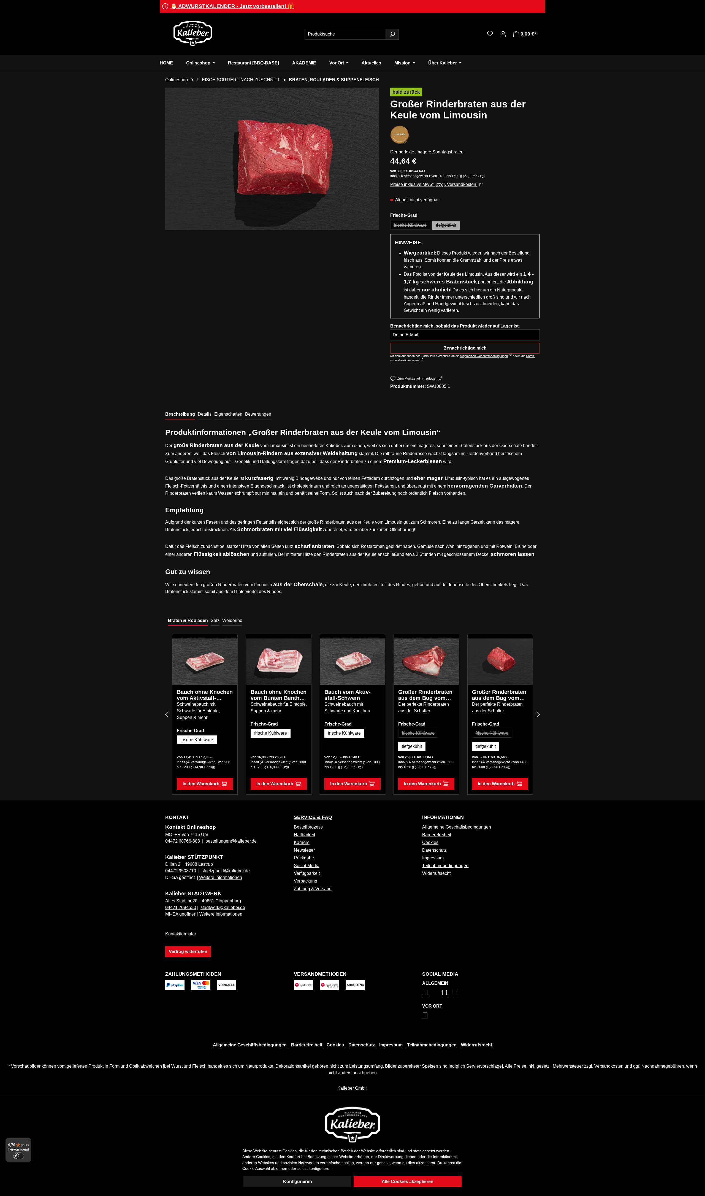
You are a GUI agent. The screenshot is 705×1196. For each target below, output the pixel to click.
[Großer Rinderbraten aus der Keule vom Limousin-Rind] (272, 159)
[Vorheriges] (166, 715)
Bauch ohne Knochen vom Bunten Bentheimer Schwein (279, 695)
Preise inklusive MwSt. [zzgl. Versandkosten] (434, 184)
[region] (272, 159)
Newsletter (304, 850)
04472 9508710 (180, 870)
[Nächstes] (538, 715)
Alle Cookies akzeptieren (407, 1181)
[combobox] (345, 34)
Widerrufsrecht (436, 873)
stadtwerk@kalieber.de (222, 907)
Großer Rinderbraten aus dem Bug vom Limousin (499, 695)
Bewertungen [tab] (258, 414)
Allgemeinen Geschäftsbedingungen (484, 356)
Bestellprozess (308, 827)
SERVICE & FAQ (313, 817)
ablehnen (279, 1168)
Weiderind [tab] (232, 620)
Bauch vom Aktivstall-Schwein (347, 695)
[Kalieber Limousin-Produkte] (400, 134)
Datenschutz (434, 850)
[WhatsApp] (425, 1015)
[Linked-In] (444, 992)
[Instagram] (425, 992)
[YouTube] (455, 992)
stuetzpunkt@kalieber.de (226, 870)
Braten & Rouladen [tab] (188, 620)
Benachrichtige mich (465, 348)
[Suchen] (392, 34)
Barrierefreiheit (436, 834)
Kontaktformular (180, 934)
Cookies (430, 842)
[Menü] (28, 1141)
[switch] (18, 1155)
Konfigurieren (297, 1181)
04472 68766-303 (182, 841)
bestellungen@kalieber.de (231, 841)
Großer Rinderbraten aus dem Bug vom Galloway (425, 695)
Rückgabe (304, 858)
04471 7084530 (180, 907)
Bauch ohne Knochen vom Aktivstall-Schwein (205, 695)
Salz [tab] (215, 620)
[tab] (180, 415)
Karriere (302, 842)
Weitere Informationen (220, 877)
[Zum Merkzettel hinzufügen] (229, 646)
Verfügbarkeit (307, 873)
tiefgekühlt (448, 226)
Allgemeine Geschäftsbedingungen (456, 827)
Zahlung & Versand (313, 888)
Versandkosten (608, 1066)
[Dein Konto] (503, 33)
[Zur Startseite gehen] (192, 33)
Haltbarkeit (304, 834)
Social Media (306, 865)
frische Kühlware (412, 226)
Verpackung (305, 881)
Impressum (433, 858)
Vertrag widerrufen (188, 951)
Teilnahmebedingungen (445, 865)
